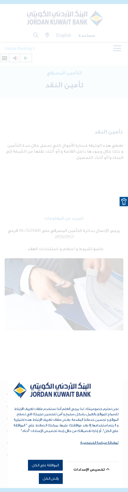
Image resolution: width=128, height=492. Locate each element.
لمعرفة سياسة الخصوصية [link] (99, 442)
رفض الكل (51, 478)
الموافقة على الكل (45, 465)
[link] (124, 201)
